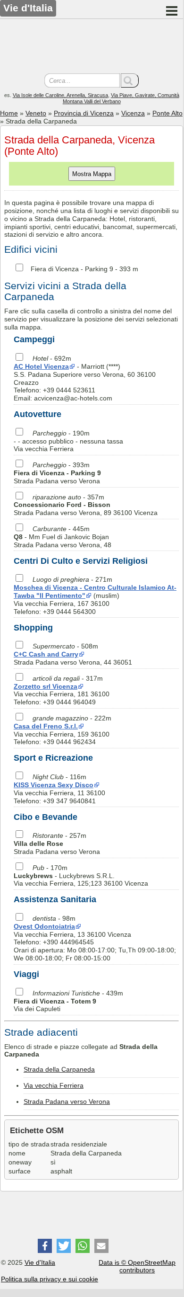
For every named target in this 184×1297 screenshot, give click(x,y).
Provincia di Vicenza (84, 113)
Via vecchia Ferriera (54, 1085)
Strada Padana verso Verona (67, 1101)
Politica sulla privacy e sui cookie (49, 1279)
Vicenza (133, 113)
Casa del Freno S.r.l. (46, 726)
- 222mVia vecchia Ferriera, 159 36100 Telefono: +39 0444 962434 (62, 730)
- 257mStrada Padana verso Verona (57, 843)
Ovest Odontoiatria (44, 926)
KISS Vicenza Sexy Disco (53, 785)
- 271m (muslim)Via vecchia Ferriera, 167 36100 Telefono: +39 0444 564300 (95, 595)
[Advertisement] (91, 47)
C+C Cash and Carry (46, 654)
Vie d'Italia (40, 1262)
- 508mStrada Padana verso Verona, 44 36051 (73, 654)
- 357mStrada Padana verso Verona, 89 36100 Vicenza (86, 505)
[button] (45, 1246)
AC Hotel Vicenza (41, 366)
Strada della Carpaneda (59, 1069)
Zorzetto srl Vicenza (45, 686)
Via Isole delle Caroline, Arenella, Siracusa (60, 95)
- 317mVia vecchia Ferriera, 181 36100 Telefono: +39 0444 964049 (61, 690)
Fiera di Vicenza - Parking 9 (72, 269)
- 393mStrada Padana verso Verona (57, 473)
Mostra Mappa (91, 174)
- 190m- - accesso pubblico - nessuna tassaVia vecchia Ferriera (68, 441)
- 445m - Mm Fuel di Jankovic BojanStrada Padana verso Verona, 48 (62, 537)
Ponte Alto (167, 113)
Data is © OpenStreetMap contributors (137, 1266)
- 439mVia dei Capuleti (68, 1001)
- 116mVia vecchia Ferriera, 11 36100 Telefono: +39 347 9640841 (59, 788)
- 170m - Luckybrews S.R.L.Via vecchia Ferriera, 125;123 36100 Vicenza (81, 876)
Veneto (35, 113)
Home (9, 113)
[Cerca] (130, 80)
